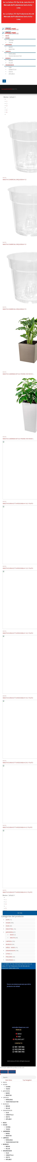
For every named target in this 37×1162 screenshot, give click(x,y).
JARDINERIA (9, 932)
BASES (11, 47)
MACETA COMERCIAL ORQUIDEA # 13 (14, 244)
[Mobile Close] (0, 1074)
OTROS (8, 954)
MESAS (11, 60)
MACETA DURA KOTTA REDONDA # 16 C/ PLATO (18, 698)
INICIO (7, 36)
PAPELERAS (12, 54)
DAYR (7, 920)
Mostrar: (6, 97)
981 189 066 (19, 1047)
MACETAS (12, 49)
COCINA (11, 40)
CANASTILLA (12, 69)
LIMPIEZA (8, 51)
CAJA (10, 67)
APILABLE (12, 74)
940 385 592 (19, 1052)
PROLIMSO (9, 957)
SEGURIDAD (9, 960)
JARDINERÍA (8, 44)
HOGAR (7, 38)
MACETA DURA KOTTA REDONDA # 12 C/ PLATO (18, 568)
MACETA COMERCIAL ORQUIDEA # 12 (14, 179)
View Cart (4, 1072)
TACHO (11, 42)
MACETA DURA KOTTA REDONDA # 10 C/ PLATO (18, 503)
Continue (12, 1072)
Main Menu (8, 1080)
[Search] (35, 1077)
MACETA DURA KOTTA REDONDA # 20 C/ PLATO (18, 762)
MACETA (4, 177)
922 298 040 (19, 1049)
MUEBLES (8, 58)
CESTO (11, 72)
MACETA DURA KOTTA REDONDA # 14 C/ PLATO (18, 633)
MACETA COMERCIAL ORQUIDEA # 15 (14, 309)
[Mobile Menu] (4, 81)
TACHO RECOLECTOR (15, 56)
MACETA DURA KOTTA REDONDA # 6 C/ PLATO (17, 892)
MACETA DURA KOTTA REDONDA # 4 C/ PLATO (17, 827)
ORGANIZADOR (9, 65)
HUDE (7, 926)
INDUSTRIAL (9, 929)
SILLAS (11, 63)
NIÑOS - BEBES (10, 947)
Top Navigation (27, 1080)
